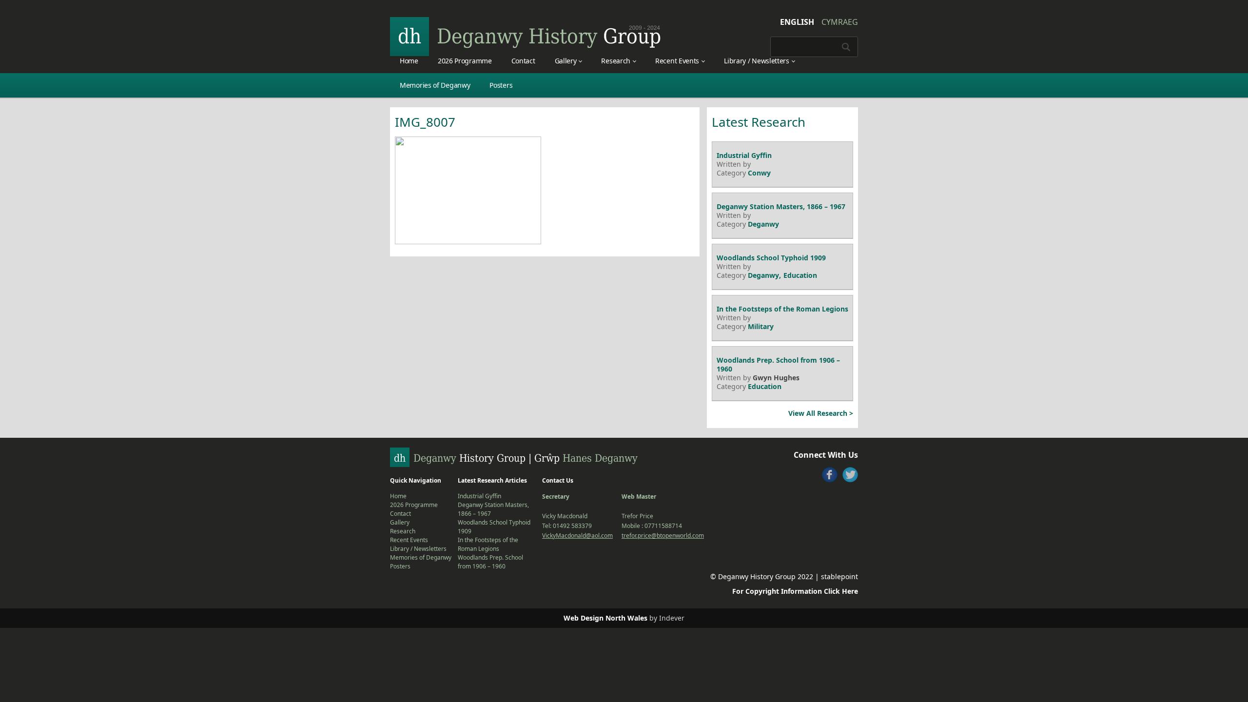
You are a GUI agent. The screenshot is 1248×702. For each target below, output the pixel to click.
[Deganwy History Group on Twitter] (850, 474)
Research (615, 60)
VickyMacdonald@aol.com (577, 535)
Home (409, 60)
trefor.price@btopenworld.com (663, 535)
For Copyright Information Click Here (795, 591)
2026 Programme (465, 60)
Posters (500, 85)
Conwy (759, 172)
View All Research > (820, 413)
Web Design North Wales (605, 618)
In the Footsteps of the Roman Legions (782, 308)
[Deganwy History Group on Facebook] (830, 474)
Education (800, 275)
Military (761, 326)
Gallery (566, 60)
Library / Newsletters (756, 60)
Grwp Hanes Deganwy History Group (526, 36)
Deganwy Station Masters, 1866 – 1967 (781, 206)
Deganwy (763, 224)
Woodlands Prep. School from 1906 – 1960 (778, 364)
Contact (523, 60)
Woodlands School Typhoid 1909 (771, 257)
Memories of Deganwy (435, 85)
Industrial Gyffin (744, 155)
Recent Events (677, 60)
